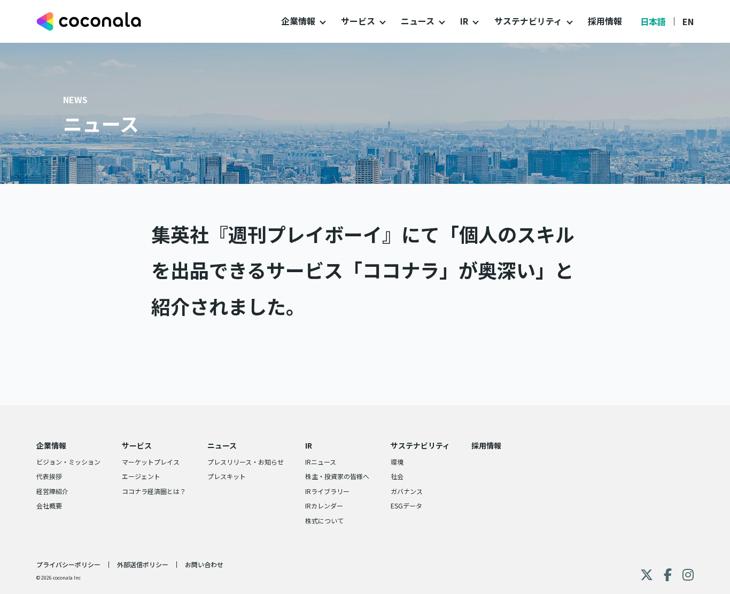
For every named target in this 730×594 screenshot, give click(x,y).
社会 (397, 476)
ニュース (417, 20)
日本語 (653, 21)
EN (688, 21)
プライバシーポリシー (68, 564)
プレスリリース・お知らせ (245, 461)
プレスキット (226, 476)
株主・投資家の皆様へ (337, 476)
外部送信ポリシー (142, 564)
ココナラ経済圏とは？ (154, 491)
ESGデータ (406, 505)
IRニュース (320, 461)
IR (464, 20)
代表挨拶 (49, 476)
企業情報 (298, 20)
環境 (397, 461)
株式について (324, 520)
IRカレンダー (324, 505)
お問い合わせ (204, 564)
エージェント (141, 476)
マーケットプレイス (151, 461)
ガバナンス (407, 491)
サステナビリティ (528, 20)
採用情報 (605, 20)
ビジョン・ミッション (68, 461)
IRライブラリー (327, 491)
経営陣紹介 (52, 491)
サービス (358, 20)
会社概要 (49, 505)
